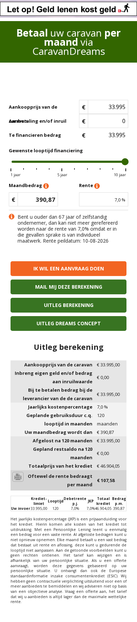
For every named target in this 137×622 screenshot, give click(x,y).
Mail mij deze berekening (68, 286)
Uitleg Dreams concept (69, 323)
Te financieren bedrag (35, 135)
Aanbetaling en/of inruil (37, 121)
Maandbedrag (26, 185)
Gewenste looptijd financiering (46, 150)
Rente (86, 185)
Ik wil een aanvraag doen (68, 268)
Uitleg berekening (68, 305)
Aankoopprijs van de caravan (33, 109)
